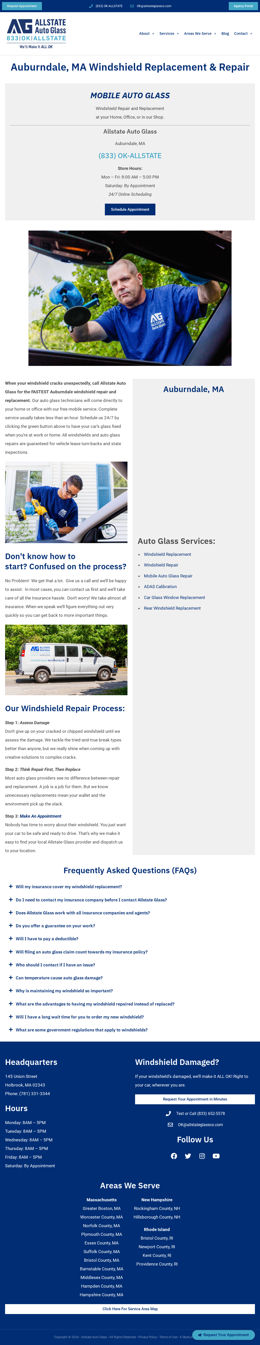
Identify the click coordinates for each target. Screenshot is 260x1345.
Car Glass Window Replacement (174, 597)
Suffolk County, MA (102, 1251)
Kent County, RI (157, 1255)
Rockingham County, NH (157, 1208)
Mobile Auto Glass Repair (168, 575)
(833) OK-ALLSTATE (130, 155)
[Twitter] (188, 1155)
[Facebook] (174, 1155)
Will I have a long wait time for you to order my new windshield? (80, 1017)
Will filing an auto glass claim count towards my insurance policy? (82, 952)
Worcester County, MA (101, 1217)
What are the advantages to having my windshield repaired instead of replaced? (95, 1004)
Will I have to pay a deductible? (47, 939)
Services (166, 33)
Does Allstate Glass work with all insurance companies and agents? (83, 913)
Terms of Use (168, 1337)
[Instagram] (202, 1155)
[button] (130, 886)
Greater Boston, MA (102, 1208)
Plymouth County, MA (101, 1234)
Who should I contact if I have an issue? (55, 965)
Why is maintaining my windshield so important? (64, 991)
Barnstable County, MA (101, 1268)
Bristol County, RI (157, 1238)
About (144, 33)
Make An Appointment (40, 816)
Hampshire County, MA (101, 1294)
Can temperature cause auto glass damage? (59, 978)
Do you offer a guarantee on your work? (55, 926)
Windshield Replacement (167, 554)
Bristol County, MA (101, 1260)
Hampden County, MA (101, 1286)
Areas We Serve (198, 33)
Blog (225, 33)
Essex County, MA (102, 1242)
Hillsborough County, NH (157, 1217)
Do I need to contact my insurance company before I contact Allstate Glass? (91, 900)
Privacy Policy (147, 1337)
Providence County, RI (157, 1264)
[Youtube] (216, 1155)
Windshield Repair (161, 565)
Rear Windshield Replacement (172, 608)
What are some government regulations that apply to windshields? (82, 1030)
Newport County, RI (157, 1246)
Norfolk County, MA (101, 1225)
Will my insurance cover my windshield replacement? (69, 886)
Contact (241, 33)
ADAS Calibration (160, 586)
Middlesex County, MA (101, 1277)
